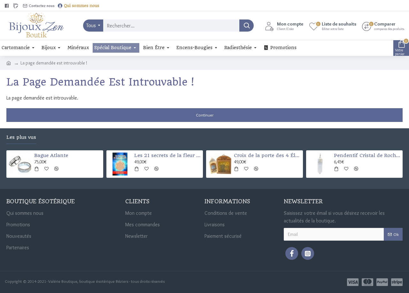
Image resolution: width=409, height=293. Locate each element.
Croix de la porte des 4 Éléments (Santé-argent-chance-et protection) (267, 155)
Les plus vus (21, 137)
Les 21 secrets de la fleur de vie (167, 155)
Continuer (204, 114)
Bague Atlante (51, 155)
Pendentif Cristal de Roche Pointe (367, 155)
